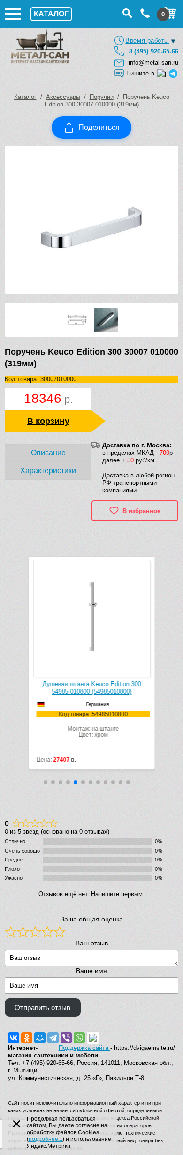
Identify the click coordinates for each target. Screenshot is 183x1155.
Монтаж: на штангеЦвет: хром (82, 724)
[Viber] (66, 1037)
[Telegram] (53, 1037)
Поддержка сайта (84, 1047)
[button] (45, 782)
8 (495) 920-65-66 (153, 51)
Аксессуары (63, 96)
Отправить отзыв (42, 1008)
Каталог (25, 96)
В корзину (48, 421)
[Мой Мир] (40, 1037)
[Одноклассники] (26, 1037)
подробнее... (45, 1139)
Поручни (102, 96)
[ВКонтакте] (13, 1037)
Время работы (147, 40)
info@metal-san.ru (153, 62)
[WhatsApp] (79, 1037)
